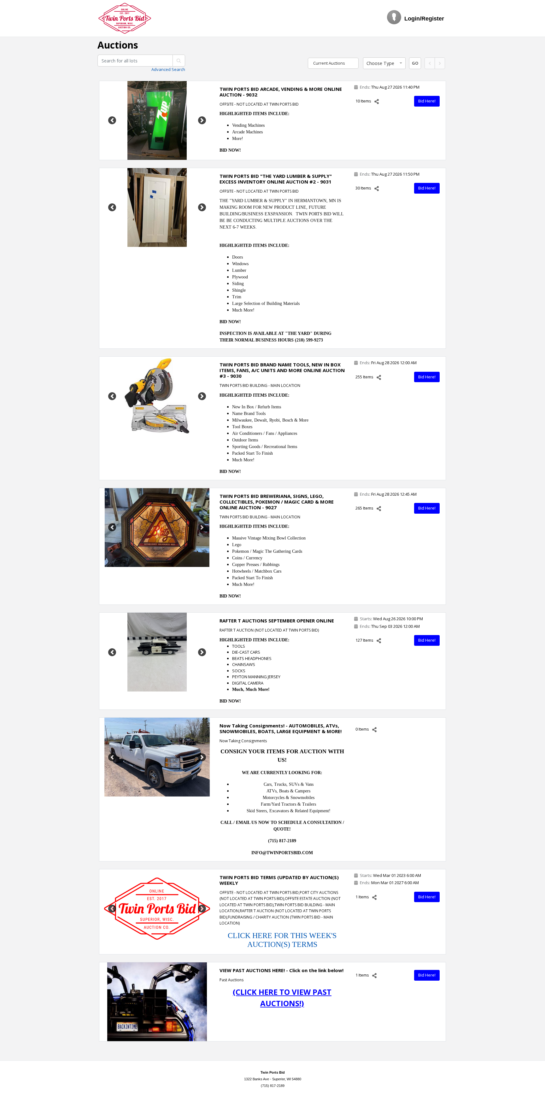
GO (415, 63)
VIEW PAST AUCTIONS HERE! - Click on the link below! (281, 970)
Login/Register (424, 18)
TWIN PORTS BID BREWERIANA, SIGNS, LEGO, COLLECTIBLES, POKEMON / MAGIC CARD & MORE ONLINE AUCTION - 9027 (277, 502)
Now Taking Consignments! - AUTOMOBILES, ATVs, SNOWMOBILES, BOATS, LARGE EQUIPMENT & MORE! (281, 728)
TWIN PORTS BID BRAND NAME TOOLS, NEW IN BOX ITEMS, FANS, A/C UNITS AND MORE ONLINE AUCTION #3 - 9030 (282, 370)
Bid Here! (427, 101)
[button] (384, 63)
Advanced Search (168, 69)
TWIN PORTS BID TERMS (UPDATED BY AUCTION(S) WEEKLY (279, 880)
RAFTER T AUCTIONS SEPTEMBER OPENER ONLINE (277, 620)
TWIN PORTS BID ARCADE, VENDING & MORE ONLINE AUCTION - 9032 (281, 92)
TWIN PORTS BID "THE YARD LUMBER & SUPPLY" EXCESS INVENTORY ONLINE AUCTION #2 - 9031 (276, 179)
